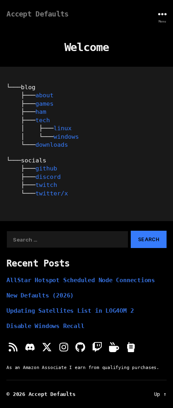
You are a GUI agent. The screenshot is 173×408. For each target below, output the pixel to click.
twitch (46, 184)
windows (66, 136)
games (44, 103)
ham (40, 111)
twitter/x (51, 193)
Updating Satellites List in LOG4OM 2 (70, 310)
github (46, 168)
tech (42, 120)
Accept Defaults (37, 14)
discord (48, 176)
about (44, 95)
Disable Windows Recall (45, 325)
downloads (51, 144)
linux (63, 128)
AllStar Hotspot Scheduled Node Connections (80, 280)
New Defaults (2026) (40, 295)
